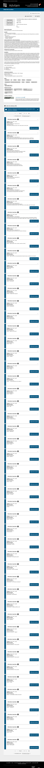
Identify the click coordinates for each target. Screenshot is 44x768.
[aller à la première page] (15, 113)
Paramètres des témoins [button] (22, 763)
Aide (12, 762)
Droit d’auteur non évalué (20, 97)
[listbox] (22, 81)
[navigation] (22, 113)
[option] (7, 80)
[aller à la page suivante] (26, 113)
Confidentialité (35, 762)
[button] (23, 119)
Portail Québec (17, 762)
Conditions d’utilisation (26, 762)
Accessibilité (8, 762)
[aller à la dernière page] (29, 113)
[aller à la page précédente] (18, 113)
